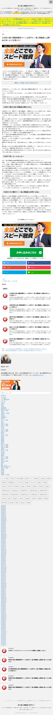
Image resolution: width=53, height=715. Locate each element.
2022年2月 (3, 564)
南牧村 (49, 478)
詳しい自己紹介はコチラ (36, 375)
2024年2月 (3, 531)
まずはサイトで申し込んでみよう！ (26, 28)
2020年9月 (3, 587)
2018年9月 (3, 619)
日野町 (16, 486)
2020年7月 (3, 590)
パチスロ (3, 400)
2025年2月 (3, 515)
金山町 (11, 502)
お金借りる (3, 395)
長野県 (2, 462)
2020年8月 (3, 588)
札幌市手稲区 (44, 490)
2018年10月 (4, 617)
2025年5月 (3, 511)
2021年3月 (3, 579)
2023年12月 (4, 534)
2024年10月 (4, 520)
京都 (2, 405)
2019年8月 (3, 604)
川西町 (45, 482)
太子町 (20, 482)
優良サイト (10, 280)
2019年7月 (3, 605)
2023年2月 (3, 547)
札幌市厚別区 (33, 490)
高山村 (22, 502)
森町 (9, 498)
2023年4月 (3, 545)
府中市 (10, 486)
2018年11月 (3, 616)
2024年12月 (4, 517)
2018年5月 (3, 624)
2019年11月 (3, 599)
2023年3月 (3, 546)
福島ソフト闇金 (4, 456)
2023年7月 (3, 541)
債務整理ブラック (5, 409)
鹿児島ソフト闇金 (5, 474)
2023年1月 (3, 549)
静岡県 (2, 469)
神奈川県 (3, 452)
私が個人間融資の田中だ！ (26, 6)
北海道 (43, 478)
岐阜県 (2, 432)
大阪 (2, 421)
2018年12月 (4, 614)
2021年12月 (4, 567)
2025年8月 (3, 507)
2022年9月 (3, 554)
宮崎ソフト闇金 (4, 425)
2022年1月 (3, 565)
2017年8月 (3, 635)
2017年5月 (3, 639)
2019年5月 (3, 608)
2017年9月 (3, 634)
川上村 (33, 482)
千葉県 (2, 414)
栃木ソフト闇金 (4, 446)
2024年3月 (3, 530)
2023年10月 (4, 537)
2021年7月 (3, 573)
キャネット (3, 396)
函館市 (36, 478)
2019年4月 (3, 609)
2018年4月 (3, 625)
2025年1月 (3, 516)
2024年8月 (3, 523)
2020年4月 (3, 594)
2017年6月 (3, 638)
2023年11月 (3, 535)
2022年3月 (3, 563)
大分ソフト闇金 (4, 420)
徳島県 (2, 439)
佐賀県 (2, 406)
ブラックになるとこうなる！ (10, 700)
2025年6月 (3, 509)
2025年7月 (3, 508)
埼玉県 (2, 418)
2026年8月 (3, 505)
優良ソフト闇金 (4, 410)
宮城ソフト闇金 (4, 424)
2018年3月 (3, 627)
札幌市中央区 (6, 490)
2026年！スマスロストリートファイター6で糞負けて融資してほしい (27, 650)
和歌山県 (3, 415)
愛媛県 (2, 440)
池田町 (15, 498)
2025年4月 (3, 512)
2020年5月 (3, 593)
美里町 (46, 498)
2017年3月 (3, 642)
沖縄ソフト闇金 (4, 447)
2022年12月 (4, 550)
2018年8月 (3, 620)
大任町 (14, 280)
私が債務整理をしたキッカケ (32, 700)
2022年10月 (4, 553)
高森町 (29, 502)
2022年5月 (3, 560)
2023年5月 (3, 543)
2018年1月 (3, 629)
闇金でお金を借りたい (6, 466)
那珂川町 (4, 502)
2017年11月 (3, 632)
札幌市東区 (5, 494)
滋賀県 (2, 448)
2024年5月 (3, 527)
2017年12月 (4, 631)
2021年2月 (3, 580)
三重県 (2, 403)
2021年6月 (3, 575)
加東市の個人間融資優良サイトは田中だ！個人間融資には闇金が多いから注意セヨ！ (23, 350)
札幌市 (47, 486)
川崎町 (39, 482)
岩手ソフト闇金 (4, 435)
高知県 (2, 472)
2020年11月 (3, 584)
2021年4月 (3, 578)
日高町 (22, 486)
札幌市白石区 (25, 494)
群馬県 (2, 459)
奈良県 (2, 422)
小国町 (26, 482)
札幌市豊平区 (44, 494)
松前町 (4, 498)
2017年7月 (3, 636)
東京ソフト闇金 (4, 444)
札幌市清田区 (15, 494)
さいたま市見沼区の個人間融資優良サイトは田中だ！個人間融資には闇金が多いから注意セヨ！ (26, 348)
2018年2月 (3, 628)
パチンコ (3, 402)
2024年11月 (3, 519)
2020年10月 (4, 586)
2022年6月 (3, 558)
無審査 (27, 498)
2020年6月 (3, 591)
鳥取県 (2, 473)
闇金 (4, 279)
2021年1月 (3, 582)
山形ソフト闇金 (4, 429)
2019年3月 (3, 610)
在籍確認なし (4, 417)
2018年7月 (3, 621)
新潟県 (2, 443)
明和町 (29, 486)
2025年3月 (3, 513)
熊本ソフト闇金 (4, 450)
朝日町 (41, 486)
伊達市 (13, 478)
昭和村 (35, 486)
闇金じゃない (4, 465)
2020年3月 (3, 595)
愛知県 (2, 441)
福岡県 (2, 455)
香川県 (2, 470)
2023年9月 (3, 538)
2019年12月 (4, 598)
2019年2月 (3, 612)
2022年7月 (3, 557)
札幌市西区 (34, 494)
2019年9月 (3, 602)
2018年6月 (3, 623)
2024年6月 (3, 526)
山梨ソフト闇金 (4, 431)
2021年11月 (3, 568)
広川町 (4, 486)
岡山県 (2, 433)
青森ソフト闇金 (4, 467)
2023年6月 (3, 542)
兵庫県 (2, 411)
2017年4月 (3, 640)
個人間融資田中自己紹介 (21, 700)
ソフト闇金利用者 (5, 399)
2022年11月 (3, 552)
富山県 (2, 426)
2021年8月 (3, 572)
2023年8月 (3, 539)
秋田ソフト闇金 (4, 458)
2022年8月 (3, 556)
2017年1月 (3, 645)
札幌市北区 (15, 490)
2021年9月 (3, 571)
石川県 (2, 451)
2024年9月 (3, 522)
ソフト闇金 (3, 398)
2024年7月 (3, 524)
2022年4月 (3, 561)
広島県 (2, 437)
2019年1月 (3, 613)
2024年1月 (3, 532)
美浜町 (34, 498)
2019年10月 (4, 601)
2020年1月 (3, 597)
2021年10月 (4, 569)
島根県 (2, 436)
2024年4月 (3, 528)
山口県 (2, 428)
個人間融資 (5, 280)
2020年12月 (4, 583)
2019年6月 (3, 606)
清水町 (21, 498)
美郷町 (40, 498)
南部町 (4, 482)
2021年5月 (3, 576)
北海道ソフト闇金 (5, 413)
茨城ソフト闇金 (4, 461)
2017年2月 (3, 643)
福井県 (2, 454)
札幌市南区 (24, 490)
